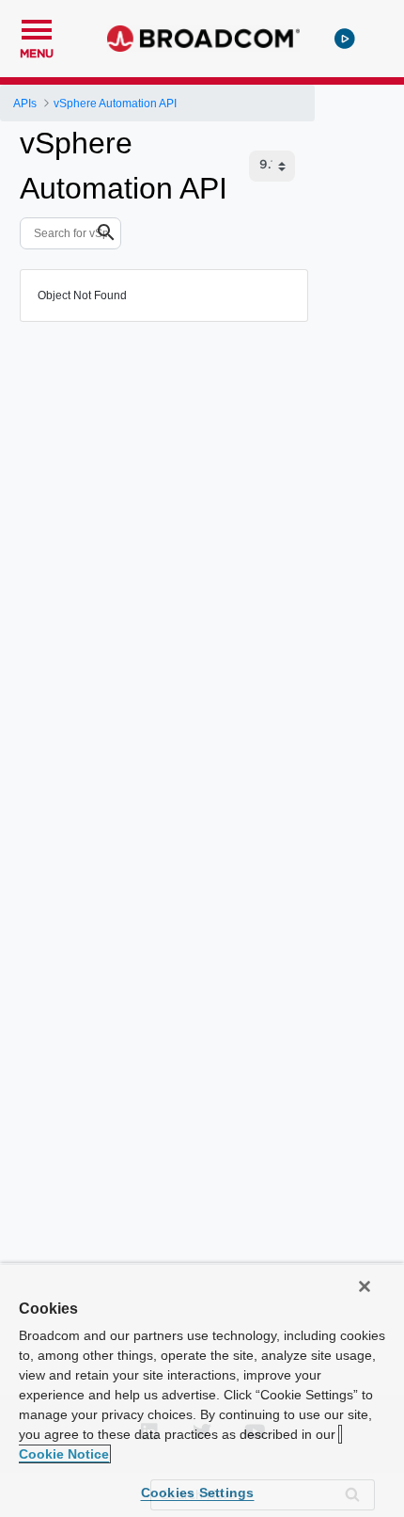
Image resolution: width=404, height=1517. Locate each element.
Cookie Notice (64, 1453)
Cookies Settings (198, 1492)
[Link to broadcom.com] (203, 38)
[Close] (364, 1286)
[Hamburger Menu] (37, 27)
